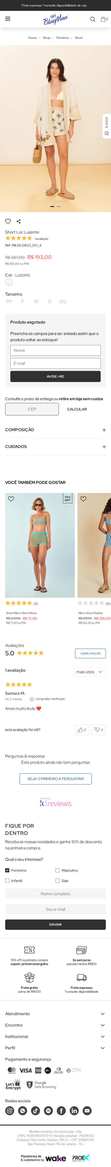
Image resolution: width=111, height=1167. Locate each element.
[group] (55, 128)
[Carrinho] (103, 19)
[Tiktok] (35, 1110)
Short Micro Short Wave (21, 613)
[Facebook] (61, 1110)
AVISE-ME (55, 376)
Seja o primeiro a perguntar (56, 778)
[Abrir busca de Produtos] (92, 19)
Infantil (16, 880)
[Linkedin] (74, 1110)
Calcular (77, 409)
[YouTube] (87, 1110)
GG (63, 301)
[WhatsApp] (22, 1110)
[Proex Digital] (81, 1158)
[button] (52, 206)
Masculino (70, 870)
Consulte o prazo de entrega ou (54, 398)
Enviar (55, 924)
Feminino (18, 870)
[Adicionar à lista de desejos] (8, 221)
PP (9, 301)
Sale (65, 880)
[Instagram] (9, 1110)
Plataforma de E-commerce (31, 1158)
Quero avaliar (90, 653)
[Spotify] (48, 1110)
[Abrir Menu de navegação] (7, 18)
